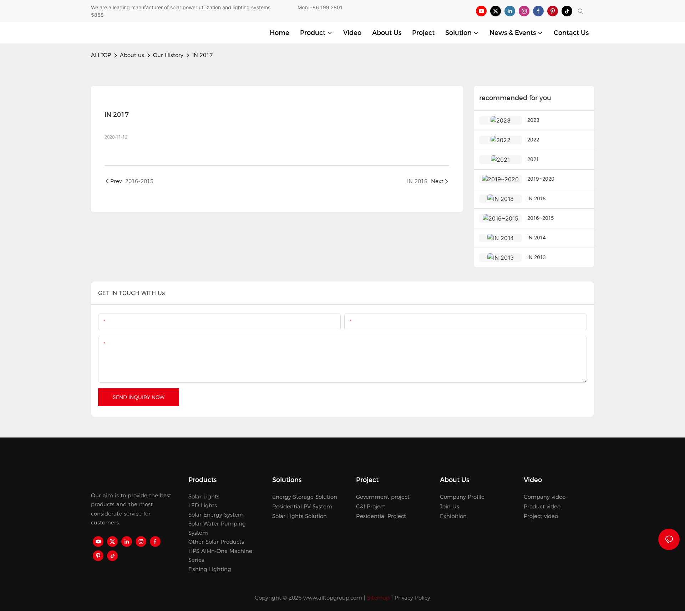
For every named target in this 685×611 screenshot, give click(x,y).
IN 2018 (536, 198)
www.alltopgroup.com (332, 597)
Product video (542, 506)
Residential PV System (302, 506)
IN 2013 (536, 257)
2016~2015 (540, 218)
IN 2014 (536, 237)
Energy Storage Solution (304, 496)
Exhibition (453, 516)
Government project (383, 496)
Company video (544, 496)
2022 (533, 139)
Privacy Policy (412, 597)
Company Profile (462, 496)
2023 (533, 120)
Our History (168, 55)
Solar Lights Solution (299, 516)
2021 (533, 159)
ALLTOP (101, 55)
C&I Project (370, 506)
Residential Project (381, 516)
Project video (541, 516)
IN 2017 (202, 55)
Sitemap (378, 597)
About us (132, 55)
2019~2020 (540, 179)
